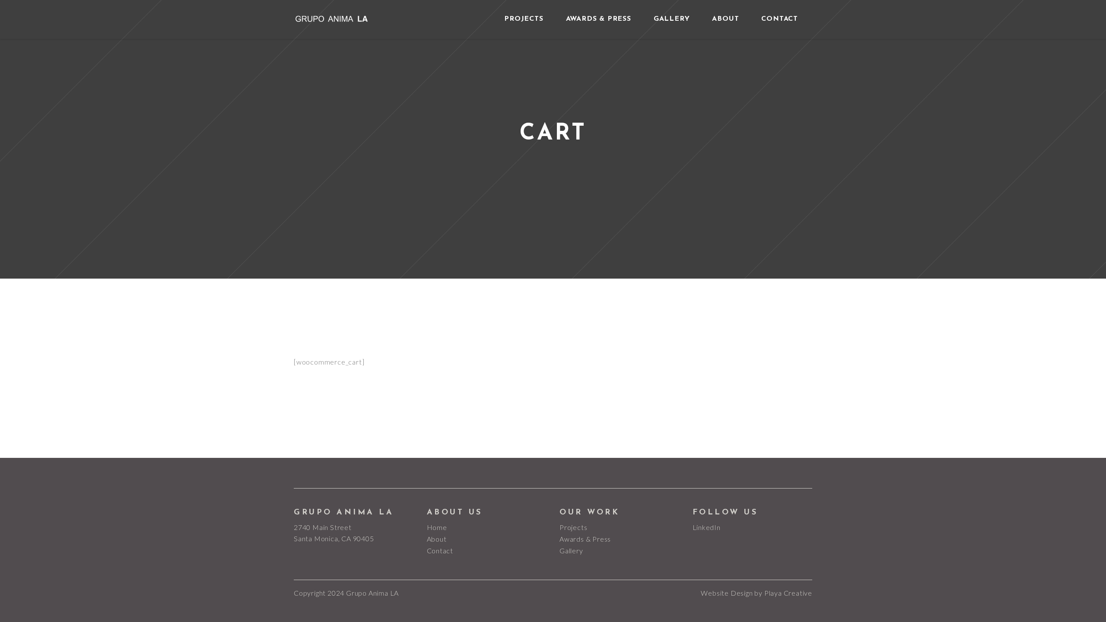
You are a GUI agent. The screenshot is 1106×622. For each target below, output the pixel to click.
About (437, 539)
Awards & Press (585, 539)
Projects (573, 527)
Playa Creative (788, 593)
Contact (440, 550)
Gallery (571, 550)
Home (437, 527)
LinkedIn (707, 527)
